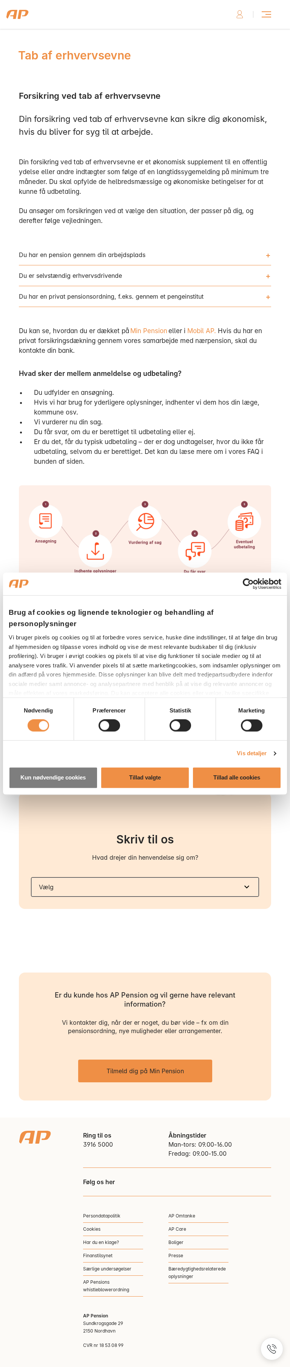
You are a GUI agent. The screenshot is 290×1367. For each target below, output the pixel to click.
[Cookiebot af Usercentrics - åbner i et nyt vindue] (248, 583)
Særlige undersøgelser (107, 1269)
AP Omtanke (181, 1216)
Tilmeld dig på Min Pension (145, 1071)
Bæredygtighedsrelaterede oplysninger (197, 1272)
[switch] (109, 726)
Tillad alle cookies (236, 777)
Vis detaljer (252, 753)
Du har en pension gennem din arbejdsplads (82, 255)
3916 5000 (98, 1144)
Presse (175, 1255)
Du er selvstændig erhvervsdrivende (70, 275)
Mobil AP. (201, 331)
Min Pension (148, 331)
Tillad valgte (145, 777)
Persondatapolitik (101, 1216)
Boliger (176, 1242)
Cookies (91, 1229)
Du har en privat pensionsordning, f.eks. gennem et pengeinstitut (111, 296)
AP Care (177, 1229)
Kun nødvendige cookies (53, 777)
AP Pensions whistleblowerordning (106, 1285)
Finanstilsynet (98, 1255)
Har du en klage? (101, 1242)
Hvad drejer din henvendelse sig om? (145, 857)
